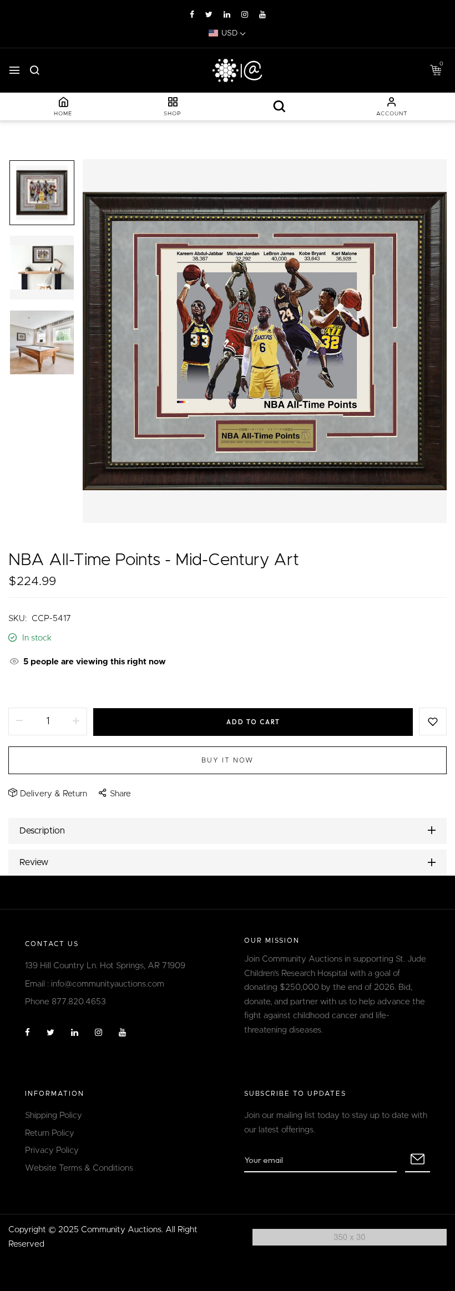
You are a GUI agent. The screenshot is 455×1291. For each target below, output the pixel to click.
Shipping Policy (53, 1115)
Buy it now (227, 760)
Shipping (24, 688)
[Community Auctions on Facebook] (192, 15)
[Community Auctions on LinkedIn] (227, 15)
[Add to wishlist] (433, 721)
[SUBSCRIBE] (417, 1160)
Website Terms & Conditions (79, 1168)
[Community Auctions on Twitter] (209, 15)
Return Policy (49, 1133)
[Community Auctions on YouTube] (262, 15)
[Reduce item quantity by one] (19, 721)
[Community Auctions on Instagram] (244, 15)
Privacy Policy (52, 1150)
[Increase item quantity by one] (76, 721)
